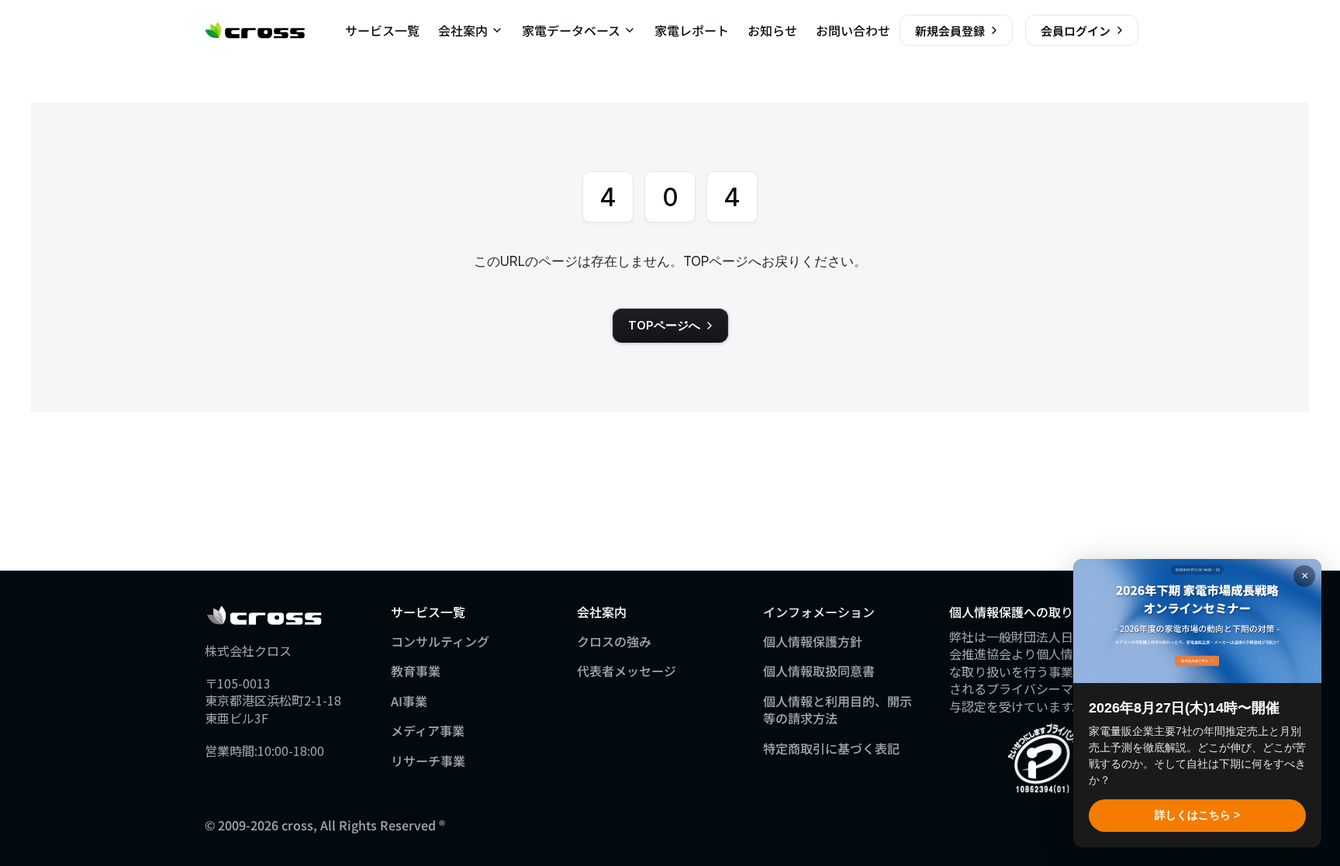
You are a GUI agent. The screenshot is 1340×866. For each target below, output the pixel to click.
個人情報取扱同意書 (819, 670)
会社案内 (463, 30)
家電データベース (571, 30)
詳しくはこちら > (1197, 815)
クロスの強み (614, 641)
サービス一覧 (382, 30)
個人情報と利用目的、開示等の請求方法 (837, 709)
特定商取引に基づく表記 (831, 748)
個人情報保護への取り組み (1023, 611)
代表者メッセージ (626, 670)
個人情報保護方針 (812, 641)
